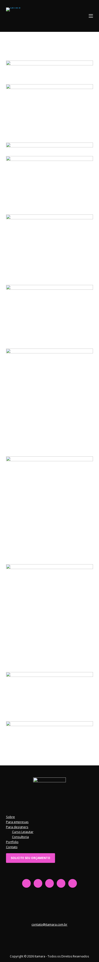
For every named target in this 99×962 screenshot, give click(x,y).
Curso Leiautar (22, 832)
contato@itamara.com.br (49, 924)
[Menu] (91, 16)
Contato (12, 847)
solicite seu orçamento (30, 858)
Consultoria (20, 837)
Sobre (10, 817)
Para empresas (17, 822)
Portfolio (12, 842)
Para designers (17, 827)
